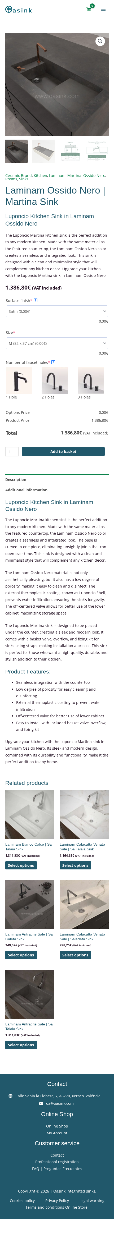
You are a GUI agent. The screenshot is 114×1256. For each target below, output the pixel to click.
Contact (57, 1155)
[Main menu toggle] (103, 9)
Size (19, 332)
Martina (74, 175)
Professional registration (57, 1161)
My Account (57, 1132)
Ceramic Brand (18, 175)
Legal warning (92, 1200)
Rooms (11, 178)
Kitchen (40, 175)
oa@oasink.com (60, 1103)
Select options (21, 865)
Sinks (23, 178)
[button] (100, 41)
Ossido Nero (94, 175)
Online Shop (57, 1126)
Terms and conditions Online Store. (57, 1207)
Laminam (57, 175)
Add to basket (63, 451)
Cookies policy (22, 1200)
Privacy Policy (57, 1200)
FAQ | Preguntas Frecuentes (57, 1168)
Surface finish (28, 300)
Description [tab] (15, 479)
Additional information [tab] (26, 489)
